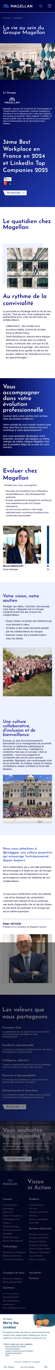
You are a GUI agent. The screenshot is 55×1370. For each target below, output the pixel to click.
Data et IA (8, 1212)
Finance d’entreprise (12, 1230)
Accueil (6, 18)
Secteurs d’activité (40, 1228)
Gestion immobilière (38, 1219)
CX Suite (33, 1209)
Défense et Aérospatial (39, 1252)
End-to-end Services (12, 1256)
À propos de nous (13, 1273)
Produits (34, 1199)
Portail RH (34, 1223)
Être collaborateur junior (14, 1308)
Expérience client (10, 1237)
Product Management (13, 1241)
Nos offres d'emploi (16, 1159)
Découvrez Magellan (12, 1279)
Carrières (17, 18)
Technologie (10, 1246)
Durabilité (7, 1234)
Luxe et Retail (35, 1256)
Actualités (35, 1273)
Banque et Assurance (38, 1234)
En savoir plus (13, 193)
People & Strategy (11, 1227)
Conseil (7, 1199)
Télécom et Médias (37, 1259)
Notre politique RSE (12, 1282)
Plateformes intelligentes (14, 1252)
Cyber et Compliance (12, 1216)
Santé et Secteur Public (39, 1249)
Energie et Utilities (37, 1242)
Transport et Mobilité (39, 1238)
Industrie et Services (38, 1245)
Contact (34, 1278)
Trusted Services (36, 1205)
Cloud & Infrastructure (13, 1259)
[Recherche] (41, 6)
